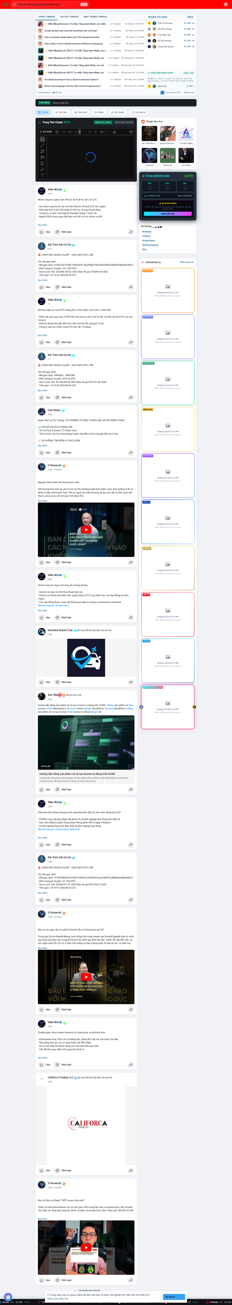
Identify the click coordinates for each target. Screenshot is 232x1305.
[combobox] (50, 4)
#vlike (49, 708)
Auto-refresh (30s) (173, 92)
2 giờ (50, 414)
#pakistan (75, 829)
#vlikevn (146, 236)
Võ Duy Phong (164, 41)
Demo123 (162, 86)
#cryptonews (62, 605)
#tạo (131, 705)
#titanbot (147, 231)
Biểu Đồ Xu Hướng (103, 122)
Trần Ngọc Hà (164, 35)
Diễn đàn (58, 92)
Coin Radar (54, 410)
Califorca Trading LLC (60, 1077)
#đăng (110, 705)
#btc (144, 249)
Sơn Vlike (53, 695)
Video (100, 112)
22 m (50, 249)
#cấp (70, 711)
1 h (49, 304)
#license (71, 708)
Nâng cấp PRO (168, 214)
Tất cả (44, 112)
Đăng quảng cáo (187, 262)
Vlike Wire (53, 189)
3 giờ (50, 1026)
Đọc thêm (42, 225)
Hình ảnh (82, 112)
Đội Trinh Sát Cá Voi (59, 244)
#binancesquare (46, 605)
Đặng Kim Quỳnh (166, 46)
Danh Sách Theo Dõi (124, 122)
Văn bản (62, 112)
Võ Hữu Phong (165, 29)
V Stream (53, 465)
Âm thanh (119, 112)
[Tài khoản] (226, 4)
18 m (50, 194)
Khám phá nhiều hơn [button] (57, 1298)
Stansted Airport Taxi (60, 630)
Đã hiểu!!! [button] (170, 1297)
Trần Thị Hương (165, 23)
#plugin (88, 708)
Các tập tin (140, 112)
